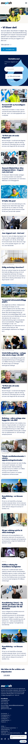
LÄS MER (7, 675)
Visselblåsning (4, 717)
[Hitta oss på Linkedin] (8, 739)
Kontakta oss (9, 49)
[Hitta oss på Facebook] (5, 739)
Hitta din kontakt (14, 76)
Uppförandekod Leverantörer (8, 728)
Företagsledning (5, 715)
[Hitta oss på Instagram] (1, 739)
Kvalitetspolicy (4, 731)
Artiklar (2, 726)
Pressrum (3, 722)
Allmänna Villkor (5, 707)
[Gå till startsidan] (6, 3)
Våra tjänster (5, 45)
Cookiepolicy (4, 718)
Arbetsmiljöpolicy (5, 729)
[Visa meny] (26, 3)
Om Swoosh (4, 713)
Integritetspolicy (5, 720)
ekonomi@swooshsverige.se (16, 705)
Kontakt (13, 82)
